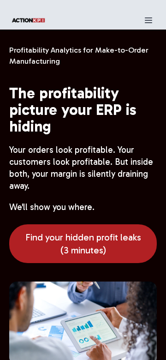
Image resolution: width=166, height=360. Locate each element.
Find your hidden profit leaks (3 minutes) (83, 244)
